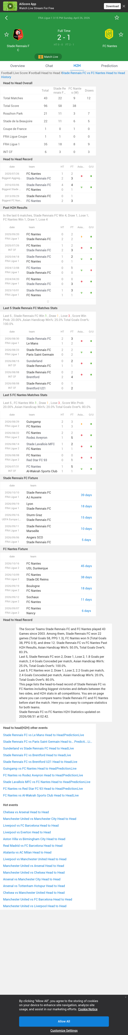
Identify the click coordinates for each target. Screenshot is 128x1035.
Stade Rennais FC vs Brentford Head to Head (34, 755)
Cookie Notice (87, 1009)
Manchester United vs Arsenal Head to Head (33, 866)
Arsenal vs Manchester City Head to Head (31, 879)
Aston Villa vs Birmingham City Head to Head (34, 839)
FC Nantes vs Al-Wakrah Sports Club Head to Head (38, 795)
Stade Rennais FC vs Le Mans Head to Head (33, 735)
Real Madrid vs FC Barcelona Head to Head (33, 846)
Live (81, 735)
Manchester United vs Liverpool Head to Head (34, 906)
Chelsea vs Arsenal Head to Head (26, 812)
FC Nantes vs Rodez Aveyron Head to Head (33, 775)
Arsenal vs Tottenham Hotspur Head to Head (34, 886)
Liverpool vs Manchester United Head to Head (34, 859)
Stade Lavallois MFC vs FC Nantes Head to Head (36, 782)
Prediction (71, 735)
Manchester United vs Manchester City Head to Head (39, 819)
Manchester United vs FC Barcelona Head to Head (37, 899)
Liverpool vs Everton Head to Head (27, 832)
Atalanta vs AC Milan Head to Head (27, 852)
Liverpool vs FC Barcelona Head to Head (31, 825)
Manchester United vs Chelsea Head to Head (34, 872)
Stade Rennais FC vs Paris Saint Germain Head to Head (38, 742)
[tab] (17, 65)
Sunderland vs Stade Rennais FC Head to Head (35, 748)
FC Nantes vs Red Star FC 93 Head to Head (33, 789)
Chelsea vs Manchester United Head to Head (34, 893)
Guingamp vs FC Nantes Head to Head (29, 768)
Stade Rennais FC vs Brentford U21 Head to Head (37, 762)
